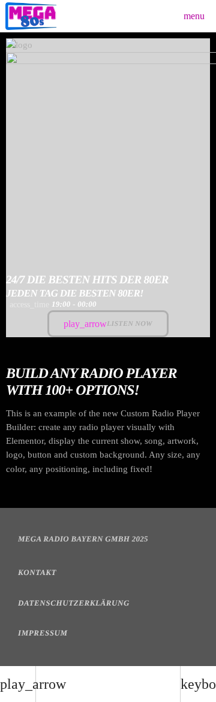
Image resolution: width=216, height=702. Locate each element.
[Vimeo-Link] (30, 16)
